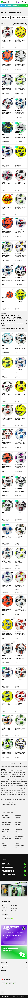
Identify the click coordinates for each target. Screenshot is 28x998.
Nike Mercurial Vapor (6, 836)
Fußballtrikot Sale (18, 829)
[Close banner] (26, 5)
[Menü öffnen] (25, 2)
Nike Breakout (5, 826)
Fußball (3, 9)
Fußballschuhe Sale (6, 824)
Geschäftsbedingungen (6, 996)
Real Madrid (17, 840)
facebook (8, 871)
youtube (7, 867)
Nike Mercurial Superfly (6, 847)
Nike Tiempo (17, 824)
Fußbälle (8, 9)
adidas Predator (18, 819)
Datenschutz (15, 996)
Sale (16, 831)
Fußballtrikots (4, 819)
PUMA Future (18, 838)
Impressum (23, 996)
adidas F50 (17, 817)
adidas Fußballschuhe (6, 822)
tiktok (6, 864)
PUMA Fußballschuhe (6, 833)
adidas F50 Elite (18, 826)
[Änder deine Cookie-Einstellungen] (2, 992)
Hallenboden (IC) (18, 847)
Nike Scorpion (4, 845)
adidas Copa (4, 843)
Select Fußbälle (15, 9)
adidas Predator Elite (19, 845)
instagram (8, 875)
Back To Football (5, 829)
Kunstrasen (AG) (5, 831)
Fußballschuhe (5, 815)
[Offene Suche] (16, 2)
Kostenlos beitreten (14, 942)
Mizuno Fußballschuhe (19, 833)
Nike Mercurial (18, 815)
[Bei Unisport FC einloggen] (19, 2)
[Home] (5, 2)
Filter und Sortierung (19, 23)
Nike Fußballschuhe (6, 817)
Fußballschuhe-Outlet (6, 838)
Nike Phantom (18, 822)
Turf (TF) (3, 840)
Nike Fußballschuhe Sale (20, 836)
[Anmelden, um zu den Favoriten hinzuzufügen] (12, 27)
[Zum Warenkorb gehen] (22, 2)
